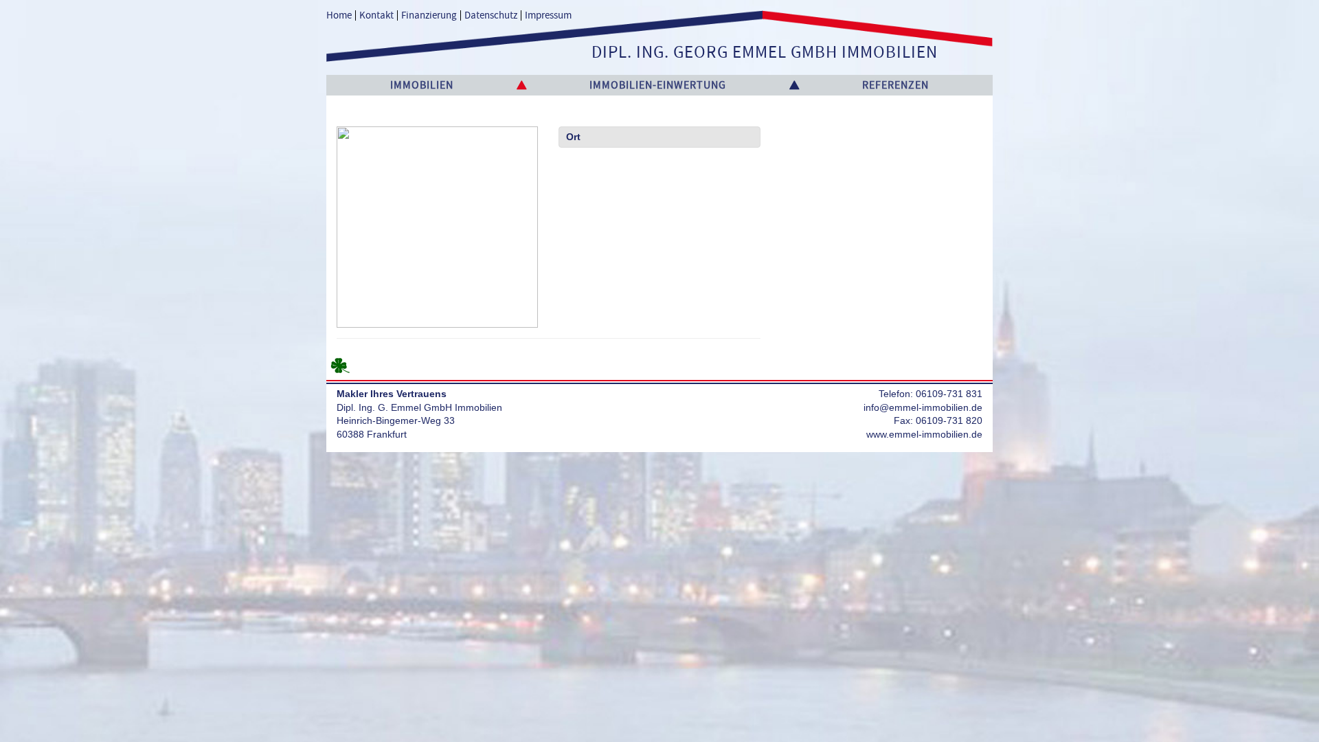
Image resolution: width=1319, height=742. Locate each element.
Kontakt (376, 15)
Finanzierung (429, 15)
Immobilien (421, 85)
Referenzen (895, 85)
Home (339, 15)
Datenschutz (490, 15)
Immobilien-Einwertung (657, 85)
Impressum (548, 15)
